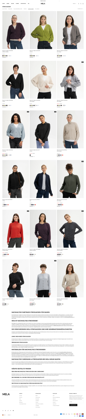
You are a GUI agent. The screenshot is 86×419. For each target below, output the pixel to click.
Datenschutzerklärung (56, 397)
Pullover (10, 8)
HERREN (8, 3)
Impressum (54, 403)
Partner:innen (38, 397)
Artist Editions (38, 407)
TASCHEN (12, 3)
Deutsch (74, 3)
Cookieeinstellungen (56, 405)
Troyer (25, 8)
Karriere (20, 400)
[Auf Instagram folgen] (5, 410)
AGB (53, 395)
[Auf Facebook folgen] (2, 410)
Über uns (20, 397)
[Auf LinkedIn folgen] (10, 410)
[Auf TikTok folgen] (8, 410)
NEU (28, 3)
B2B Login (20, 402)
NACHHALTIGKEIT (23, 3)
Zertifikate (37, 400)
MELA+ (37, 395)
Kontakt (20, 395)
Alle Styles (4, 8)
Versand (54, 402)
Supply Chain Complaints (39, 403)
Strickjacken (30, 8)
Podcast (37, 402)
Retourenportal (55, 400)
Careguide (37, 405)
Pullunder (37, 8)
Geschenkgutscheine (22, 403)
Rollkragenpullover (18, 8)
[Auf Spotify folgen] (13, 410)
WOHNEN (17, 3)
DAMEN (3, 3)
